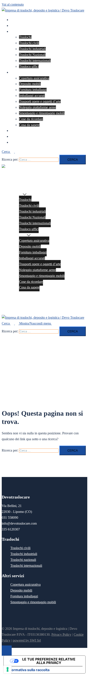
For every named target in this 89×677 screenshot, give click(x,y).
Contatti (15, 142)
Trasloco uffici (29, 66)
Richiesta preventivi (23, 130)
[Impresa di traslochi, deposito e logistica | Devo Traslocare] (43, 10)
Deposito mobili (30, 84)
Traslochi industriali (32, 49)
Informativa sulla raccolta (28, 670)
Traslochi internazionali (35, 60)
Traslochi (16, 31)
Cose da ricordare (31, 119)
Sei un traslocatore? (23, 136)
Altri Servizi (18, 72)
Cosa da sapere (29, 125)
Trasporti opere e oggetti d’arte (40, 101)
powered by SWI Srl (27, 640)
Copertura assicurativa (34, 78)
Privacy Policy (61, 634)
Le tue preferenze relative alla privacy (48, 661)
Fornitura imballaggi (33, 90)
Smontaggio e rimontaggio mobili (42, 113)
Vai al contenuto (13, 4)
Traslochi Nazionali (32, 55)
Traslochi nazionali (23, 560)
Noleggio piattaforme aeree (37, 107)
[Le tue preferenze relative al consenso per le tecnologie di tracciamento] (7, 669)
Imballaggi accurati (32, 95)
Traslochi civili (29, 43)
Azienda (16, 25)
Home (14, 20)
